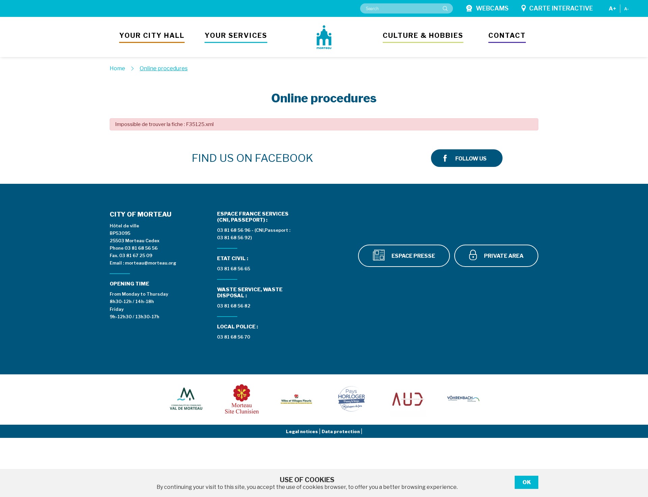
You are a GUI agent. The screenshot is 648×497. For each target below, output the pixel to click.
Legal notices (302, 431)
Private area (503, 256)
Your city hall (152, 35)
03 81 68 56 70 (233, 337)
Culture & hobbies (423, 35)
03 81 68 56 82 (233, 305)
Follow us (471, 158)
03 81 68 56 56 (141, 248)
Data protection (341, 431)
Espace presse (412, 256)
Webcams (492, 8)
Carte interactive (561, 8)
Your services (236, 35)
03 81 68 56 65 (233, 268)
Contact (507, 35)
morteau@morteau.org (150, 263)
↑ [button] (635, 457)
